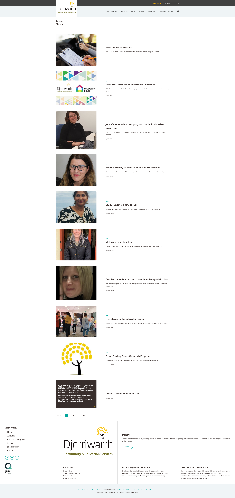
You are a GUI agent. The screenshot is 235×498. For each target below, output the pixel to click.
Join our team (13, 447)
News (107, 44)
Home (10, 432)
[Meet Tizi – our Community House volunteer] (76, 88)
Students (11, 443)
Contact (10, 450)
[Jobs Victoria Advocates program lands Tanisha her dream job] (76, 130)
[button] (127, 446)
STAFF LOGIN (157, 3)
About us (11, 436)
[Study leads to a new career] (76, 207)
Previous (59, 415)
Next (84, 415)
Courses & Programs (16, 439)
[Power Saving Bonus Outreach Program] (76, 359)
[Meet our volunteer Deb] (76, 50)
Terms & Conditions (84, 490)
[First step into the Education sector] (76, 321)
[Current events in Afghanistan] (76, 394)
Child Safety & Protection (149, 490)
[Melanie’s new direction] (76, 244)
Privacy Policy (96, 490)
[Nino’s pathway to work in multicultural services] (76, 170)
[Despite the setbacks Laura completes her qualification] (76, 283)
